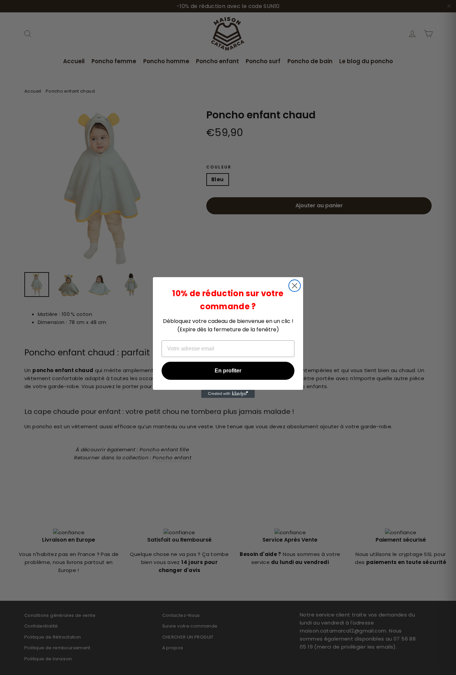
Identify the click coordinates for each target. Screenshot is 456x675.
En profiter (228, 370)
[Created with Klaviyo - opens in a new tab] (228, 394)
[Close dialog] (294, 286)
